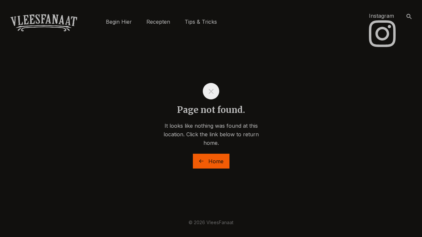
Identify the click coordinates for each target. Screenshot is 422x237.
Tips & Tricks (201, 21)
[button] (409, 17)
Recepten (158, 21)
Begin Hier (119, 21)
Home (215, 161)
